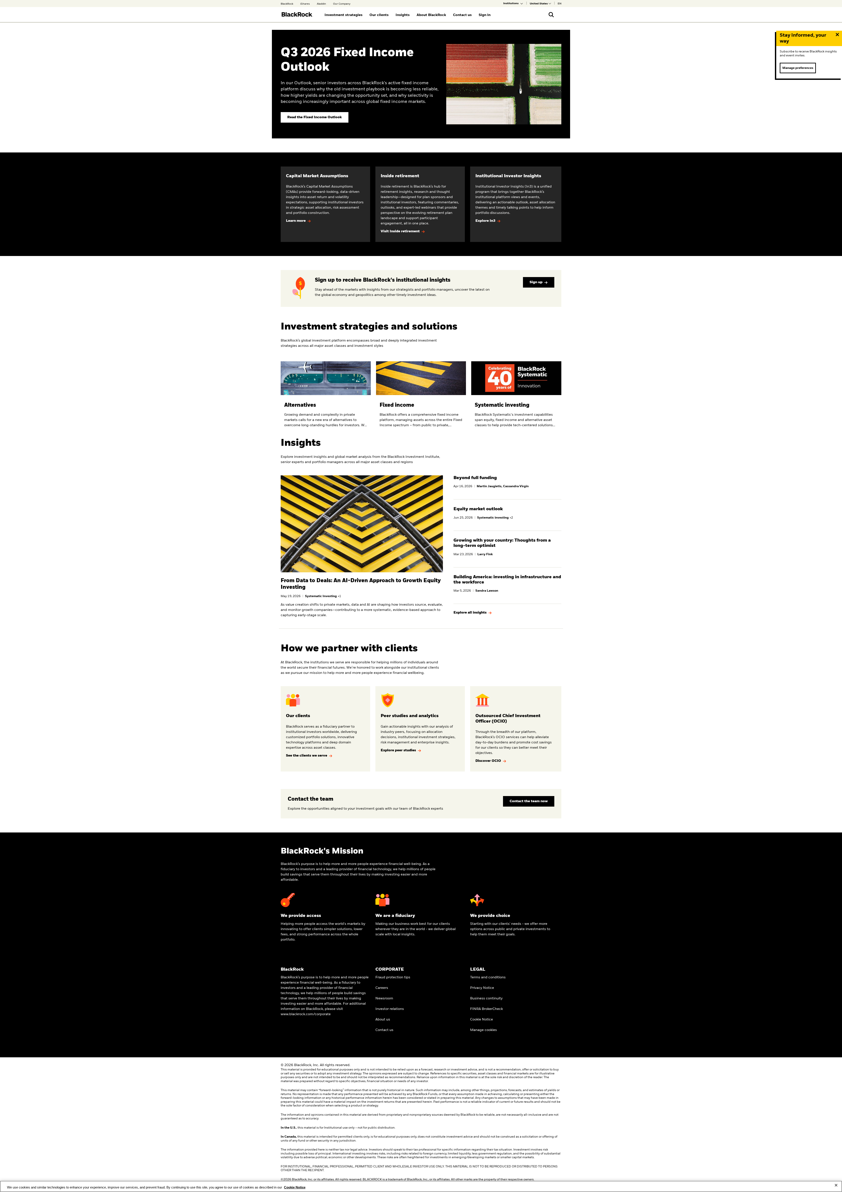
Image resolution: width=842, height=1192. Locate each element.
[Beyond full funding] (507, 483)
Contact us (384, 1030)
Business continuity (486, 998)
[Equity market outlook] (507, 515)
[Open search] (551, 14)
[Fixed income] (421, 398)
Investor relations (389, 1009)
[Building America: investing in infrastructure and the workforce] (507, 586)
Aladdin (321, 4)
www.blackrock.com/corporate (306, 1014)
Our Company (341, 4)
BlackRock (287, 4)
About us (382, 1019)
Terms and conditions (488, 977)
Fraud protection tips (392, 977)
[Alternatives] (326, 398)
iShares (305, 4)
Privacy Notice (482, 988)
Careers (381, 988)
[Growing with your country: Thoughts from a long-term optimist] (507, 549)
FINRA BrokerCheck (486, 1009)
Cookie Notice (481, 1019)
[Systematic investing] (516, 398)
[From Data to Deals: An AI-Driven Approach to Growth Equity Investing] (362, 595)
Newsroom (384, 998)
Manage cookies (483, 1030)
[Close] (836, 1185)
